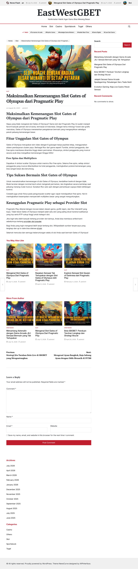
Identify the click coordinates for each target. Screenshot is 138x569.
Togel (80, 26)
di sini (39, 228)
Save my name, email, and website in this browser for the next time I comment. (41, 435)
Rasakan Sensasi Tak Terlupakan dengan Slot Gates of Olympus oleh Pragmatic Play (46, 277)
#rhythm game (50, 32)
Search (97, 41)
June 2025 (10, 518)
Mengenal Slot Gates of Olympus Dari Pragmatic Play (59, 3)
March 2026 (11, 475)
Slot (51, 26)
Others (89, 26)
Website (53, 426)
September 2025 (13, 504)
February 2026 (12, 480)
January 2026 (12, 485)
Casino (59, 26)
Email (9, 426)
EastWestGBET (69, 12)
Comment (11, 389)
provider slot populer (32, 221)
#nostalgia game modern (66, 32)
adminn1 (26, 3)
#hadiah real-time (83, 32)
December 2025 (13, 489)
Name (9, 417)
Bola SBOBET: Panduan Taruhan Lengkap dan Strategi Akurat (75, 333)
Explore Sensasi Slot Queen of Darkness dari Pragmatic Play (77, 275)
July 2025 (10, 513)
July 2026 (10, 466)
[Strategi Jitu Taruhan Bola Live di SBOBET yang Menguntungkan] (2, 284)
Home (44, 26)
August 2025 (11, 508)
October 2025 (12, 499)
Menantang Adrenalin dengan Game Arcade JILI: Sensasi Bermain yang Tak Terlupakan (18, 334)
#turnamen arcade (36, 32)
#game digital (96, 32)
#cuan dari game (109, 32)
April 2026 (10, 470)
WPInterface (85, 564)
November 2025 (13, 494)
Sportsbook (70, 26)
